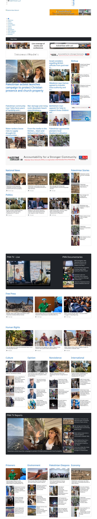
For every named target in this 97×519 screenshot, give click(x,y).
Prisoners (10, 23)
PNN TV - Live (13, 257)
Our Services (11, 2)
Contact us (10, 4)
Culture (10, 26)
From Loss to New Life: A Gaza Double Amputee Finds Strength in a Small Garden (81, 448)
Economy (10, 34)
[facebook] (73, 1)
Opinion (10, 28)
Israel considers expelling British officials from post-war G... (59, 64)
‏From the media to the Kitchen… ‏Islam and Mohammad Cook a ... (37, 130)
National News (13, 170)
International (11, 32)
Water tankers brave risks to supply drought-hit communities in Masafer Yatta (81, 434)
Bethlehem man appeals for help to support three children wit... (59, 109)
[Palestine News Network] (12, 10)
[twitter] (73, 2)
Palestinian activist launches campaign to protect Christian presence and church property (24, 87)
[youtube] (73, 4)
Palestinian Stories (80, 170)
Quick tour (10, 20)
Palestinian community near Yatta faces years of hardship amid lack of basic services (81, 420)
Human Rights (11, 25)
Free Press (11, 293)
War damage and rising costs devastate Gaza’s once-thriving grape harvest (82, 427)
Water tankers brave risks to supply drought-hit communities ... (14, 131)
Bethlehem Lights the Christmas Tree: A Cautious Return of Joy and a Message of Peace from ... (81, 277)
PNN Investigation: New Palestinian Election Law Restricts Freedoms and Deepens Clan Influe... (80, 263)
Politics (9, 21)
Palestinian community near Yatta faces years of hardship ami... (15, 108)
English (11, 1)
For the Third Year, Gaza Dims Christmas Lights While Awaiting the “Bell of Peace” (81, 269)
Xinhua (74, 61)
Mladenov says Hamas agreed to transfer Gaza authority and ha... (58, 86)
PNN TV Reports (12, 31)
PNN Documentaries (72, 257)
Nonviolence (11, 29)
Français (15, 1)
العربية (19, 1)
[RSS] (73, 5)
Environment (34, 465)
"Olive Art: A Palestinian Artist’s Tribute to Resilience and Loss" (82, 282)
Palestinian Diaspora (59, 465)
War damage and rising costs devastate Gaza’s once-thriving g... (38, 108)
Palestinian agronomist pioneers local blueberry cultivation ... (59, 130)
